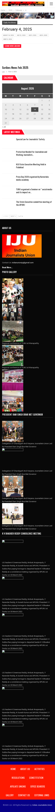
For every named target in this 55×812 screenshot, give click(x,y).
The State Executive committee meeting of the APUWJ (34, 203)
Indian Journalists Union (42, 805)
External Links (41, 795)
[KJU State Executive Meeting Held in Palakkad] (8, 167)
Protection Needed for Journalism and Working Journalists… (31, 153)
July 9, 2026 (32, 35)
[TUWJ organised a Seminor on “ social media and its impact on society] (8, 192)
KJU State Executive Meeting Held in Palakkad (31, 166)
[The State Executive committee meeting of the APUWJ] (8, 204)
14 (35, 109)
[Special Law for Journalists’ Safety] (8, 142)
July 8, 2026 (43, 35)
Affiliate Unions (18, 786)
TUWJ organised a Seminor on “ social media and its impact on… (34, 191)
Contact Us (24, 795)
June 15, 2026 (7, 39)
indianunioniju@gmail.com (23, 263)
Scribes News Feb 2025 (15, 67)
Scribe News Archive (12, 46)
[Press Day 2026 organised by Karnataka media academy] (8, 179)
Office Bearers (37, 786)
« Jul (4, 127)
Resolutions (18, 777)
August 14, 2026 (8, 35)
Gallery (10, 795)
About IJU (25, 769)
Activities (39, 769)
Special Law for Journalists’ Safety (30, 139)
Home (13, 769)
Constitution (36, 777)
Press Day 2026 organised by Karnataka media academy (32, 178)
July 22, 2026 (21, 35)
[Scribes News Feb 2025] (17, 53)
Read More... (7, 267)
